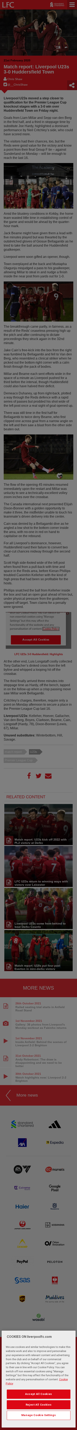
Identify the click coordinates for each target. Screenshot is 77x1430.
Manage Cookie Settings (38, 1415)
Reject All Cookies (39, 1404)
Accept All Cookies (38, 1394)
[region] (39, 1379)
